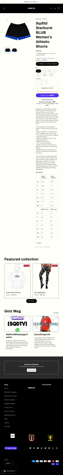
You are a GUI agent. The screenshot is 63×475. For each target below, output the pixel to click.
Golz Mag (7, 426)
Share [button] (39, 243)
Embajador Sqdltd (9, 403)
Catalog (6, 422)
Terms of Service (9, 411)
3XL (51, 75)
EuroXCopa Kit (42, 334)
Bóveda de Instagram (10, 392)
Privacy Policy (8, 407)
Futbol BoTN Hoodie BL (13, 292)
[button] (3, 8)
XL (38, 75)
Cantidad (38, 78)
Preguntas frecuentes (10, 396)
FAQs (5, 419)
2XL (45, 75)
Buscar (6, 388)
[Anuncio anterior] (3, 2)
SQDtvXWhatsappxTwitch (17, 335)
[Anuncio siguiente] (60, 2)
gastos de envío (42, 53)
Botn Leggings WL (40, 292)
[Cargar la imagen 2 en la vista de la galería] (14, 50)
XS (38, 71)
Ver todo (31, 301)
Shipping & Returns (10, 415)
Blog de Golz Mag (9, 400)
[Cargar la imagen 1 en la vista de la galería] (8, 50)
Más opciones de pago (47, 99)
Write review (31, 370)
